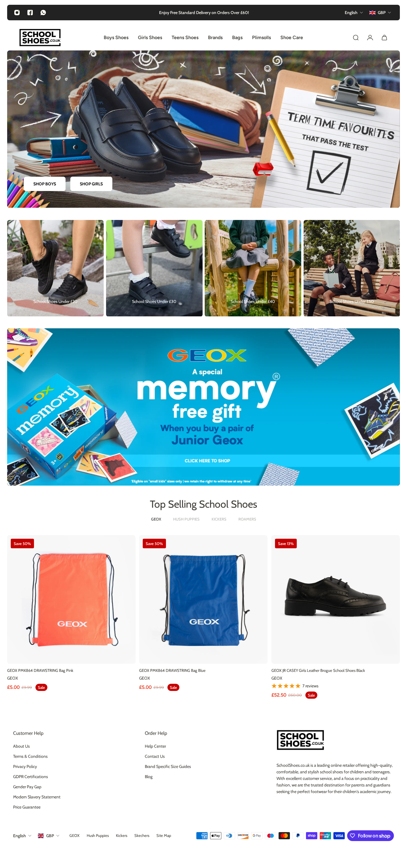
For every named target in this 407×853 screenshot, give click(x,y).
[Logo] (40, 37)
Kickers (219, 519)
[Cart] (384, 37)
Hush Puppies (186, 519)
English (19, 835)
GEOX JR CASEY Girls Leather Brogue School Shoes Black (318, 670)
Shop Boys (44, 184)
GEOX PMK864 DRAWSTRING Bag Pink (40, 670)
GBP (50, 835)
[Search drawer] (356, 37)
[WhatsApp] (43, 12)
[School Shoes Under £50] (352, 268)
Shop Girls (91, 184)
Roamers (247, 519)
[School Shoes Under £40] (253, 268)
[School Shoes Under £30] (154, 268)
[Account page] (370, 37)
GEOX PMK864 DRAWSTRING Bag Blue (172, 670)
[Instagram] (17, 12)
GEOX (156, 519)
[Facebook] (30, 12)
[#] (203, 407)
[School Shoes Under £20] (55, 268)
